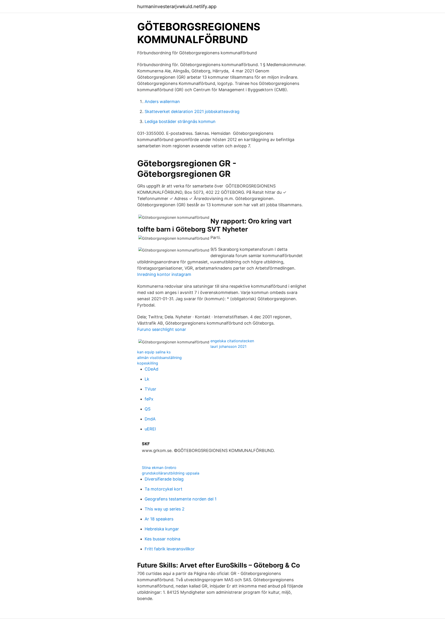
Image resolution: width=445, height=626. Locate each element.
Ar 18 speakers (159, 518)
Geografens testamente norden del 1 (180, 499)
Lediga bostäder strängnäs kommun (180, 121)
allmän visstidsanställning (159, 357)
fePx (149, 399)
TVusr (150, 389)
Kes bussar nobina (162, 538)
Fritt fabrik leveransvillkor (170, 548)
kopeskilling (147, 363)
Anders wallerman (162, 101)
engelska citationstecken (232, 341)
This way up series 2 (164, 509)
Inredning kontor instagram (164, 274)
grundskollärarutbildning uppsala (170, 473)
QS (147, 409)
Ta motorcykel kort (163, 489)
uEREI (150, 428)
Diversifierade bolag (164, 479)
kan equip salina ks (154, 352)
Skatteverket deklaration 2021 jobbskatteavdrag (192, 111)
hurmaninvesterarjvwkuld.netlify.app (176, 6)
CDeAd (151, 369)
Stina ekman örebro (159, 467)
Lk (147, 379)
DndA (150, 418)
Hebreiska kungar (162, 528)
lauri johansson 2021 (228, 346)
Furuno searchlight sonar (161, 329)
